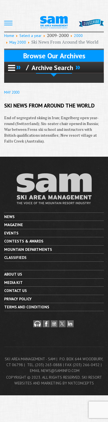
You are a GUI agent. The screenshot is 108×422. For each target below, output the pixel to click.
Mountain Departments (28, 249)
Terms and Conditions (26, 306)
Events (11, 233)
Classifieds (15, 257)
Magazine (13, 224)
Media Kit (13, 282)
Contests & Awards (23, 241)
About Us (13, 274)
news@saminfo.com (60, 370)
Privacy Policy (18, 298)
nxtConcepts (81, 383)
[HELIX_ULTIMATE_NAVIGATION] (8, 23)
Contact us (15, 290)
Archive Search (52, 67)
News (9, 216)
